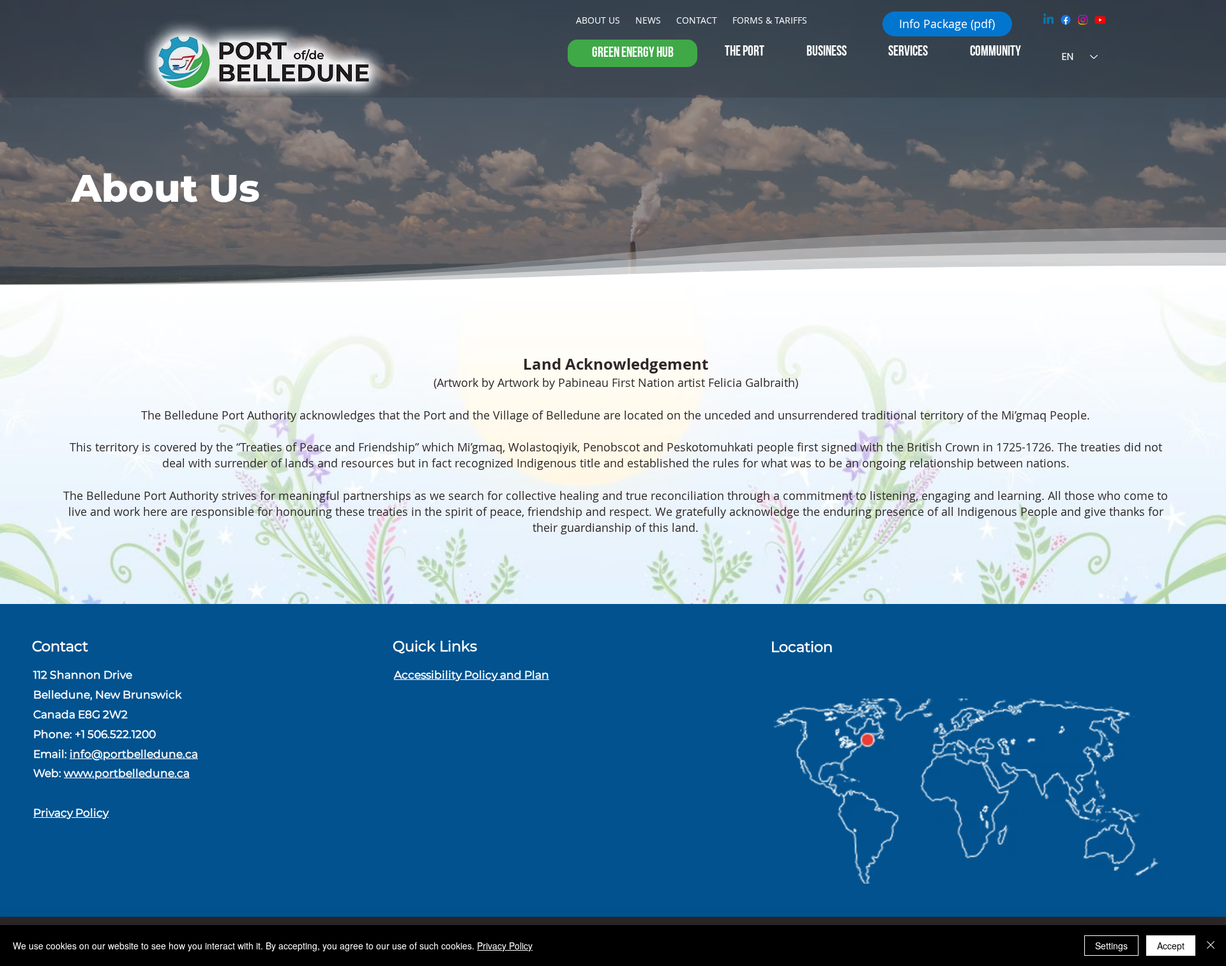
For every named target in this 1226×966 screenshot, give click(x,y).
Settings (1111, 945)
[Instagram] (1083, 19)
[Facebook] (1065, 19)
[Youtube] (1100, 19)
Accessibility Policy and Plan (471, 674)
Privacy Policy (71, 812)
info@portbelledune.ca (134, 753)
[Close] (1210, 945)
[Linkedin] (1048, 19)
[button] (632, 53)
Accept (1170, 945)
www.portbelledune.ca (127, 773)
